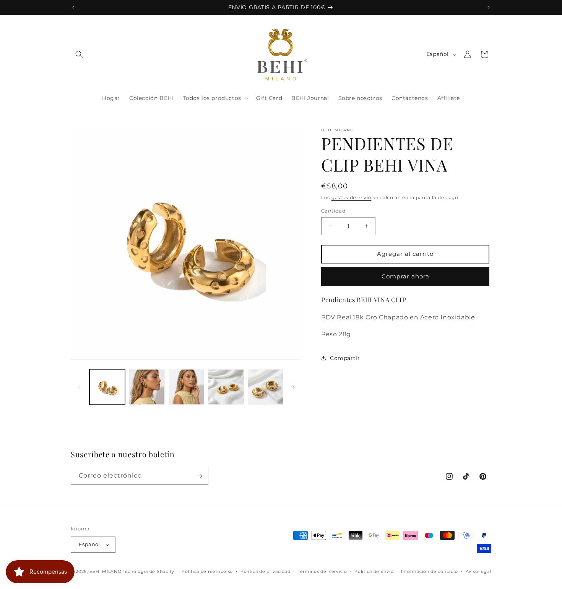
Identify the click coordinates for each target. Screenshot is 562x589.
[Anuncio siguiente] (488, 7)
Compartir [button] (345, 358)
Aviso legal (478, 571)
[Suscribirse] (199, 476)
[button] (79, 54)
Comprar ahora (405, 276)
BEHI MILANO (105, 571)
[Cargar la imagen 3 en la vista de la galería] (186, 387)
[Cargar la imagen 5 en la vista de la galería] (265, 387)
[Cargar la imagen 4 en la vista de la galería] (226, 387)
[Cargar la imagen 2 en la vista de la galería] (146, 387)
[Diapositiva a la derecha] (293, 387)
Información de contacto (429, 571)
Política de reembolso (207, 571)
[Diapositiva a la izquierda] (79, 387)
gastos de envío (351, 197)
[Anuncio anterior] (73, 7)
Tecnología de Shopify (148, 571)
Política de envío (373, 571)
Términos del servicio (322, 571)
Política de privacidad (265, 571)
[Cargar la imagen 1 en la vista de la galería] (107, 387)
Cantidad (333, 211)
